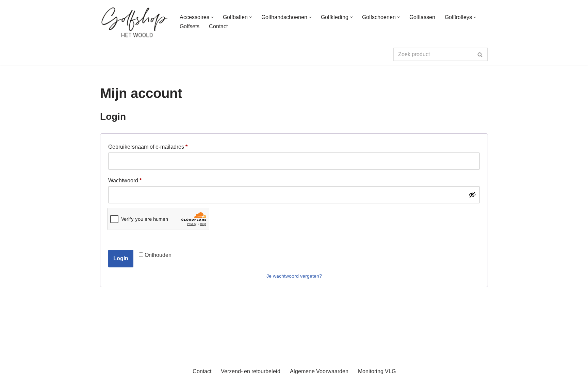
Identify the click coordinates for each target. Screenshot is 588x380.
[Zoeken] (480, 54)
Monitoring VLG (377, 371)
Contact (218, 26)
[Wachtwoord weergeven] (472, 194)
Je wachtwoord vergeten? (294, 276)
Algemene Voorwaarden (319, 371)
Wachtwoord (125, 180)
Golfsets (189, 26)
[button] (212, 17)
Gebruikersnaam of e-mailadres (147, 147)
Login (120, 258)
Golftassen (422, 17)
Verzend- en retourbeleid (250, 371)
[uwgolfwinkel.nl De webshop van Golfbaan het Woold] (134, 21)
